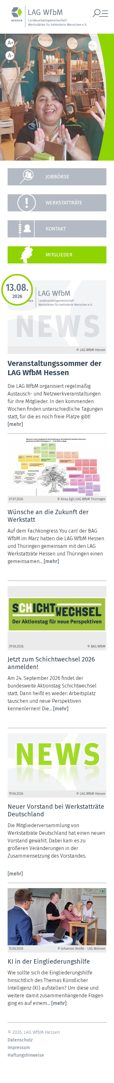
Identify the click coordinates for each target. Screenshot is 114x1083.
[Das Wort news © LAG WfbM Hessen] (57, 761)
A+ (11, 42)
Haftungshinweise (26, 1055)
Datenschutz (20, 1040)
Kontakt (56, 229)
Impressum (19, 1048)
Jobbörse (57, 177)
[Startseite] (46, 20)
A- (10, 55)
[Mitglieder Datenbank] (57, 254)
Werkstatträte (64, 203)
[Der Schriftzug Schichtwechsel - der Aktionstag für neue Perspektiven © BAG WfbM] (57, 614)
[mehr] (15, 424)
